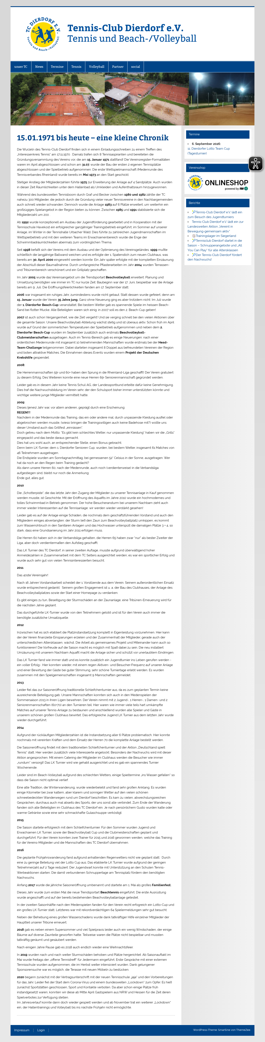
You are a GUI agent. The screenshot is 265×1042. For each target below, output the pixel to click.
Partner (118, 67)
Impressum (21, 1030)
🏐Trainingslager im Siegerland (214, 236)
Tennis (76, 67)
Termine (57, 67)
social (135, 67)
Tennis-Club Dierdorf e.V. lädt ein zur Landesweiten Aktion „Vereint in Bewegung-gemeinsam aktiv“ (215, 226)
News (39, 67)
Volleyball (96, 67)
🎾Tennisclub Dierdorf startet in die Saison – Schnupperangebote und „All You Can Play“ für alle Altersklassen (215, 245)
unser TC (20, 67)
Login (41, 1030)
